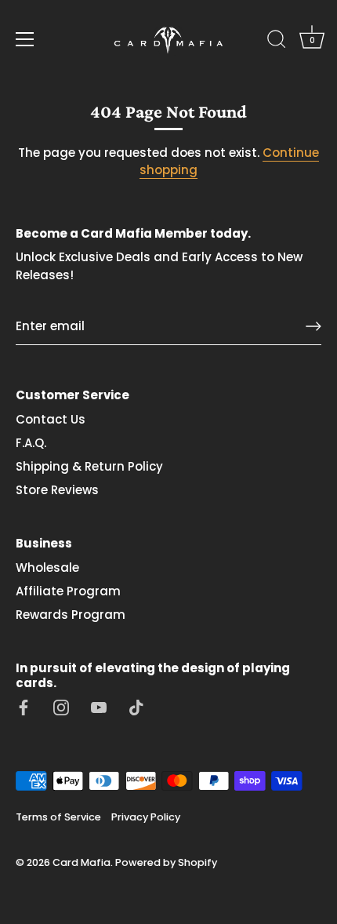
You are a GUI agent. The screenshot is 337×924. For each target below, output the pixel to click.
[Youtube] (99, 706)
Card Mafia (82, 862)
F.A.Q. (31, 443)
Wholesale (47, 567)
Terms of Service (58, 817)
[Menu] (25, 39)
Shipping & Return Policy (89, 466)
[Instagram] (61, 706)
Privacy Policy (145, 817)
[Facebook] (23, 706)
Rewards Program (70, 614)
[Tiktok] (136, 706)
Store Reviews (57, 490)
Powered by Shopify (166, 862)
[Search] (276, 41)
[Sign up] (313, 326)
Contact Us (50, 419)
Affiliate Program (68, 591)
